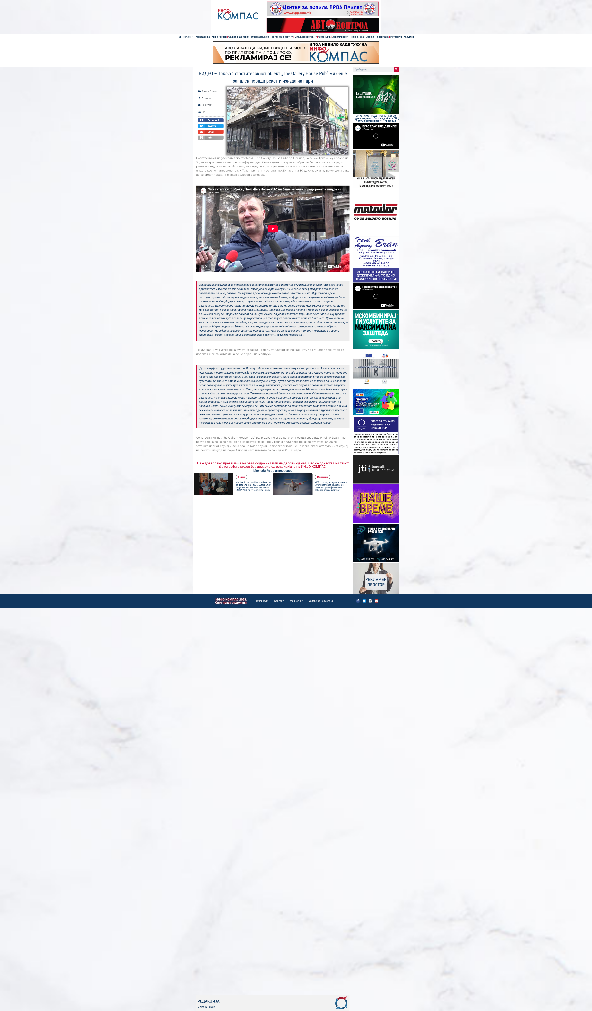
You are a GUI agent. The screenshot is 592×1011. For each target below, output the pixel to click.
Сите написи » (207, 1006)
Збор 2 (370, 37)
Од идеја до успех (238, 37)
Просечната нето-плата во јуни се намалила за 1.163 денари (253, 486)
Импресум (262, 600)
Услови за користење (321, 600)
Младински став (304, 37)
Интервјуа (396, 37)
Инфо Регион (219, 37)
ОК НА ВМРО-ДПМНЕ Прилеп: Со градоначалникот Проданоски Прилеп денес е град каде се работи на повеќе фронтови (333, 486)
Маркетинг (296, 600)
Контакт (279, 600)
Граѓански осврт (280, 37)
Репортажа (382, 37)
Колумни (409, 37)
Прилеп (205, 91)
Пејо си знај (357, 37)
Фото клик (324, 37)
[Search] (396, 69)
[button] (211, 120)
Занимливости (340, 37)
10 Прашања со (260, 37)
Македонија (203, 37)
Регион (187, 37)
